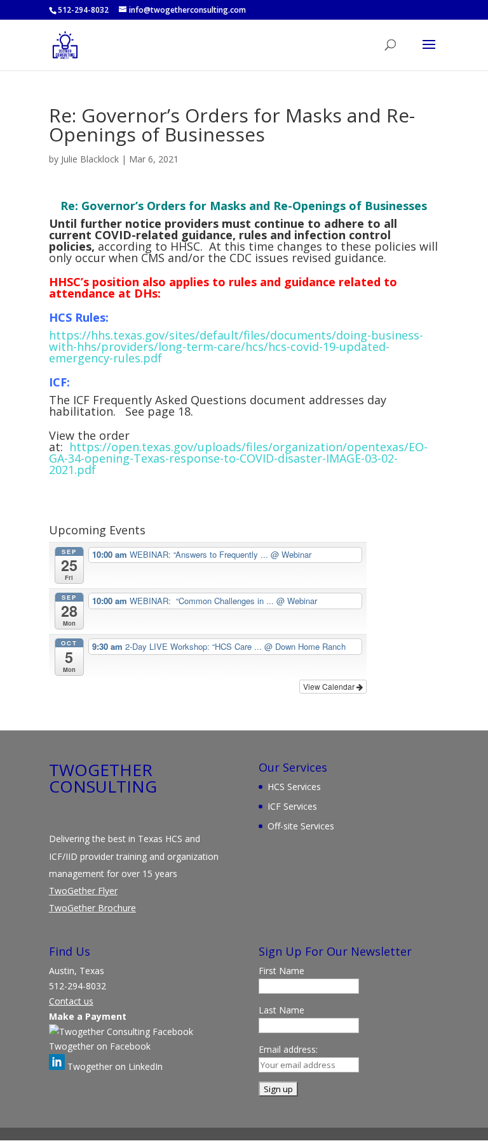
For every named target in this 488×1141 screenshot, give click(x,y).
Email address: (288, 1049)
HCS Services (294, 787)
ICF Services (292, 806)
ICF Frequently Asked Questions (160, 399)
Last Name (281, 1010)
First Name (281, 971)
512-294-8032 (83, 9)
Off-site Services (301, 826)
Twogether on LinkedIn (114, 1066)
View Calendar (329, 686)
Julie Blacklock (90, 159)
